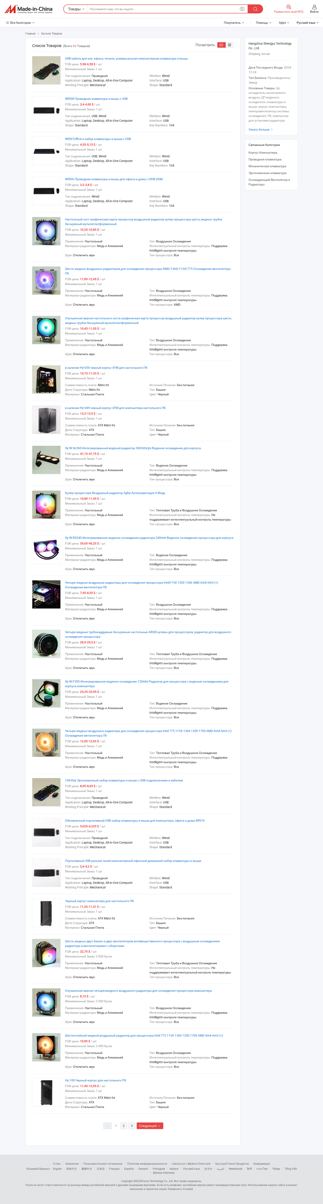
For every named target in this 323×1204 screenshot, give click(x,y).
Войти (314, 11)
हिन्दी (249, 1168)
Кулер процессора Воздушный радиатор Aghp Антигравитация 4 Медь (115, 493)
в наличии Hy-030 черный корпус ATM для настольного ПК (106, 367)
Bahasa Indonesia (163, 1172)
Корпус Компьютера (263, 152)
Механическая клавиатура (267, 166)
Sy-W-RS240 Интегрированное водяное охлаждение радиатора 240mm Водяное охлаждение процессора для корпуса (149, 538)
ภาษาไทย (262, 1168)
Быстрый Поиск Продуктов (232, 1163)
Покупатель (232, 22)
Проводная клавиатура (265, 159)
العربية (220, 1168)
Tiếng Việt (291, 1168)
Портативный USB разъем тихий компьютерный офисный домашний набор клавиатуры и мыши (133, 861)
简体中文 (71, 1168)
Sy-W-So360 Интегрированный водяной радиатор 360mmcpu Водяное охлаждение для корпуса (133, 448)
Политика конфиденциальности (147, 1163)
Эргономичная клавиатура (268, 173)
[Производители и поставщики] (28, 9)
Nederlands (235, 1168)
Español (129, 1168)
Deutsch (143, 1168)
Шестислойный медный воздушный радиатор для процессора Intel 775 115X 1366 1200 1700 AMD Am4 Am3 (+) (144, 1035)
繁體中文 (87, 1168)
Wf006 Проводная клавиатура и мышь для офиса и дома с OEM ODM (114, 179)
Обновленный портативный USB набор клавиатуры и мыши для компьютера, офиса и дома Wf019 (135, 820)
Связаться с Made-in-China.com (191, 1163)
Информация (261, 1163)
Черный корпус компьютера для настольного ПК (99, 901)
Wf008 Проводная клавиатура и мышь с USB (96, 98)
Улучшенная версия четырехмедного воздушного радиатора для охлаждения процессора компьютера (138, 990)
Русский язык (191, 1168)
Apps (282, 22)
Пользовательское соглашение (103, 1163)
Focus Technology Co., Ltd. (157, 1181)
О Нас (57, 1163)
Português (159, 1168)
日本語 (101, 1168)
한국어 (208, 1168)
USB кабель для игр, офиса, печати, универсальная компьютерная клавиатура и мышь (126, 58)
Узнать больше (261, 129)
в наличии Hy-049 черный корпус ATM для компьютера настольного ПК (115, 408)
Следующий (150, 1126)
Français (114, 1168)
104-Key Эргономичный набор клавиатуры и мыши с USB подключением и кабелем (124, 780)
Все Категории (20, 22)
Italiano (174, 1168)
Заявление (72, 1163)
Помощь (262, 22)
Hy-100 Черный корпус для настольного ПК (95, 1080)
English (57, 1168)
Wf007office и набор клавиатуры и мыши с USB (98, 139)
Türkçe (276, 1168)
